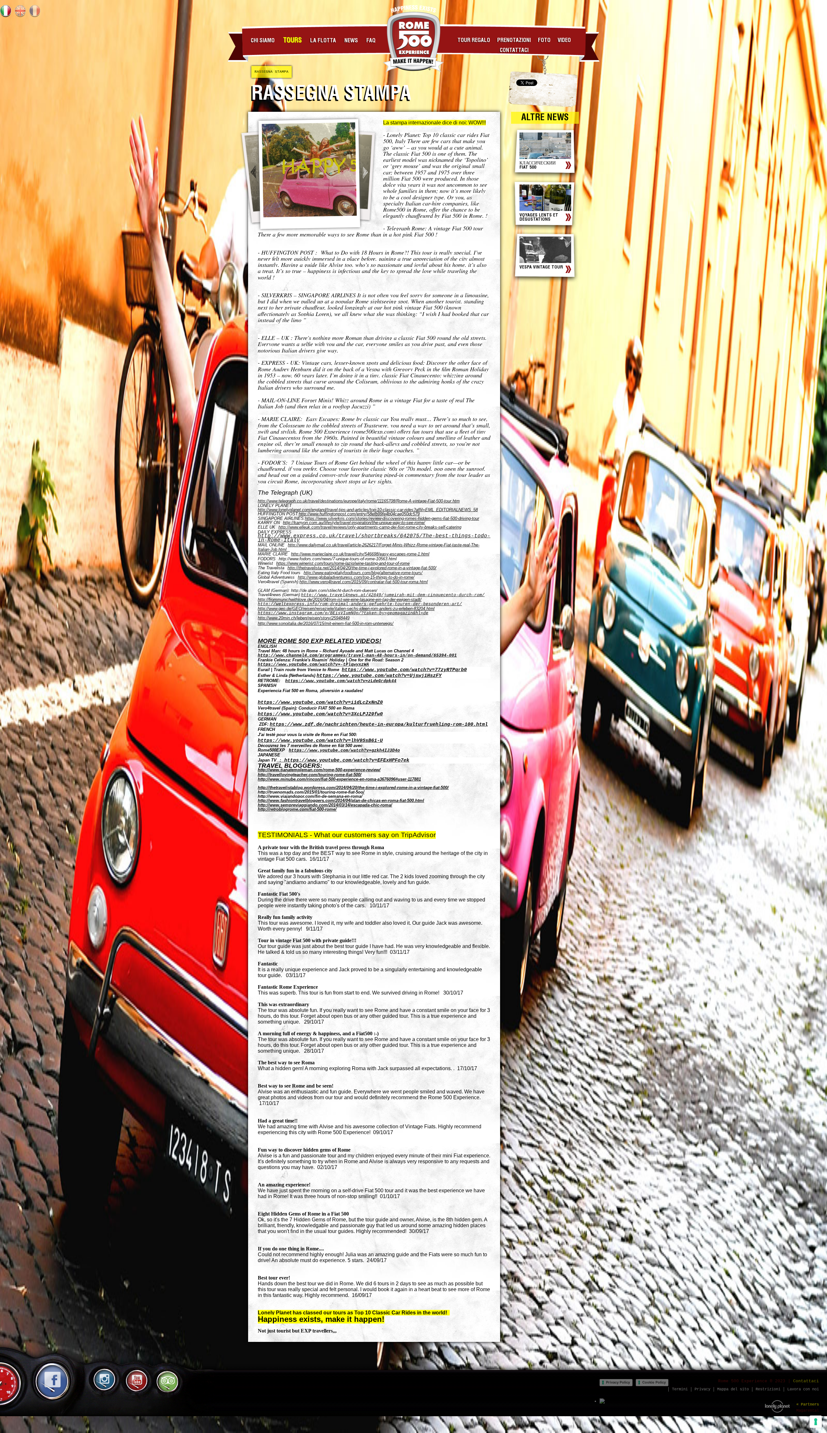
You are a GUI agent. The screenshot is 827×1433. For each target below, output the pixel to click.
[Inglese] (20, 11)
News (351, 40)
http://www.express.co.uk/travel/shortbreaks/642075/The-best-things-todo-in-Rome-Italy (374, 538)
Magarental (807, 1411)
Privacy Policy (618, 1382)
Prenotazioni (514, 40)
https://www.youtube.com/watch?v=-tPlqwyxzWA (313, 664)
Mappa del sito (733, 1389)
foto (544, 40)
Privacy (702, 1389)
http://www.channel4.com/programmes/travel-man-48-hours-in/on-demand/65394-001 (357, 655)
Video (564, 40)
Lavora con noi (803, 1389)
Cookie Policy (654, 1382)
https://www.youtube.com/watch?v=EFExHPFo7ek (346, 760)
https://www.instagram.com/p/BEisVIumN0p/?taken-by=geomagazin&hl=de (343, 613)
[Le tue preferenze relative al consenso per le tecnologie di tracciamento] (816, 1422)
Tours (292, 40)
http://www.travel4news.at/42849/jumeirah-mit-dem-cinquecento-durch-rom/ (393, 595)
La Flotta (323, 40)
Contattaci (514, 50)
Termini (680, 1389)
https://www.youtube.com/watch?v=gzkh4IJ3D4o (344, 750)
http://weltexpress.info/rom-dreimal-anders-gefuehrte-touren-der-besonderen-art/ (360, 604)
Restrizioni (768, 1389)
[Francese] (34, 11)
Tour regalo (473, 40)
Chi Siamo (263, 40)
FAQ (370, 40)
